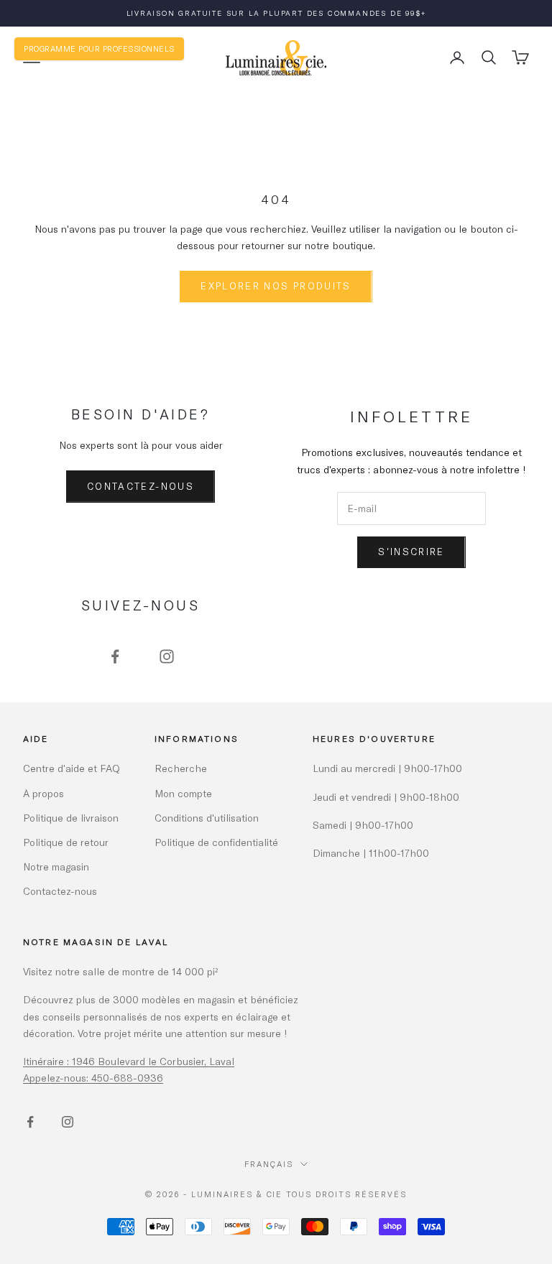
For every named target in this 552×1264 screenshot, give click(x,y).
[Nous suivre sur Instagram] (167, 656)
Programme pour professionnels (99, 48)
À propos (43, 793)
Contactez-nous (140, 486)
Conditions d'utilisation (207, 818)
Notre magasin (56, 866)
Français (268, 1163)
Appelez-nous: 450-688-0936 (93, 1078)
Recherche (181, 768)
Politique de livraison (71, 818)
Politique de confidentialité (216, 842)
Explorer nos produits (276, 286)
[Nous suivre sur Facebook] (115, 656)
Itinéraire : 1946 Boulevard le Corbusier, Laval (128, 1061)
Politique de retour (66, 842)
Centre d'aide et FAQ (71, 768)
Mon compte (183, 793)
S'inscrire (411, 551)
